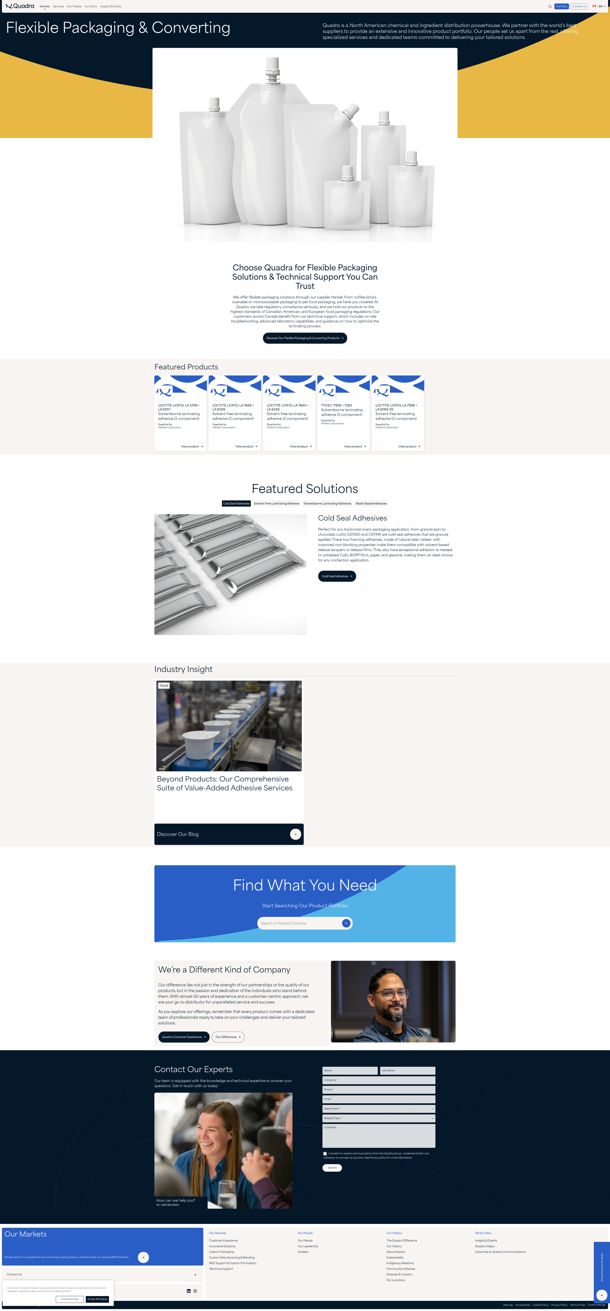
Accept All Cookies (97, 1299)
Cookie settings (597, 1305)
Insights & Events (110, 6)
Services (58, 6)
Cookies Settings (69, 1299)
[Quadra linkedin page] (189, 1291)
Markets (45, 6)
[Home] (20, 7)
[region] (58, 1293)
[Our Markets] (143, 1257)
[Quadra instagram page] (195, 1291)
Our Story (91, 6)
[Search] (550, 6)
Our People (74, 6)
